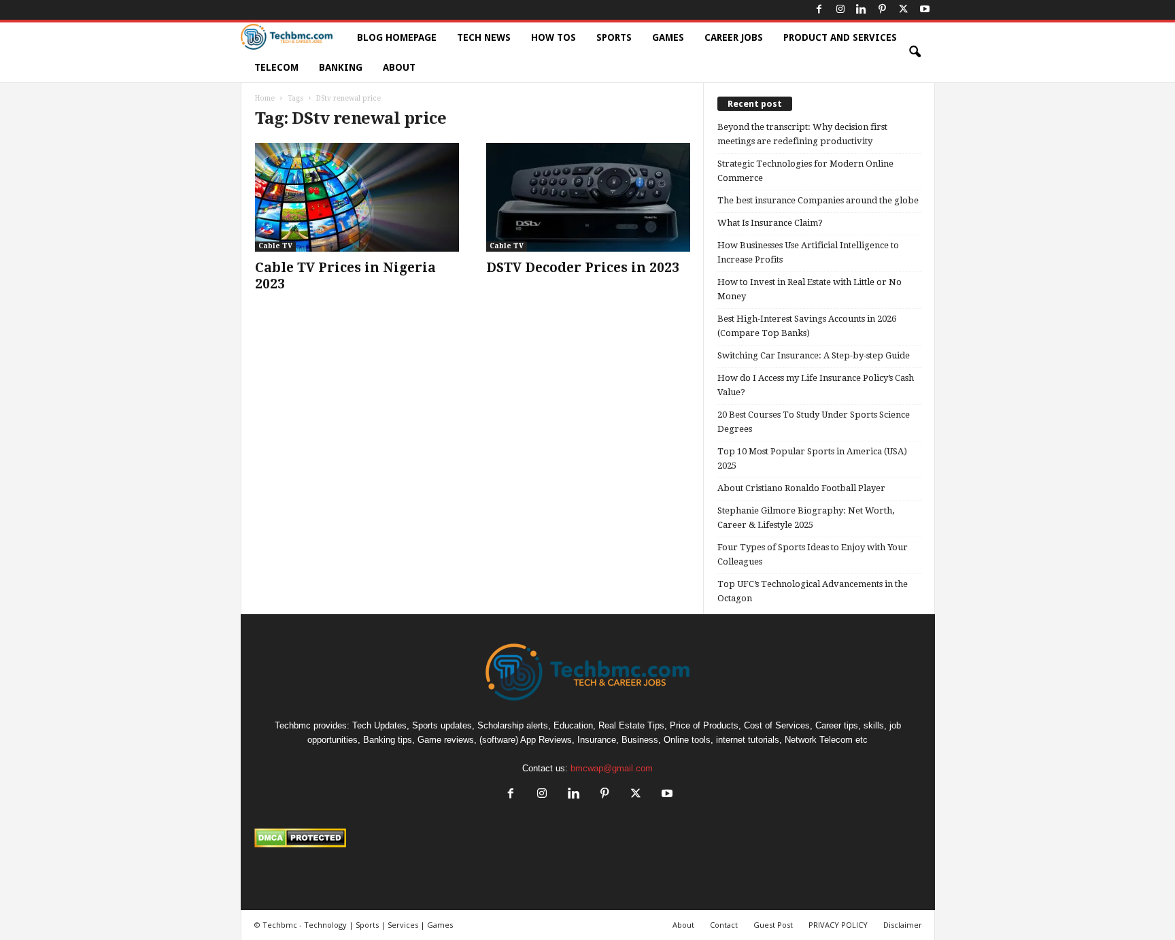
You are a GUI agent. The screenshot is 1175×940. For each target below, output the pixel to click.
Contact (724, 925)
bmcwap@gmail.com (612, 768)
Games (668, 37)
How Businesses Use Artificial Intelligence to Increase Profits (808, 252)
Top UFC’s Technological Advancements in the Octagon (812, 591)
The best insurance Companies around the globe (818, 200)
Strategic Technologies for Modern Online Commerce (805, 170)
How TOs (553, 37)
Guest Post (773, 925)
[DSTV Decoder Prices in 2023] (588, 197)
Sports (614, 37)
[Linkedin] (861, 10)
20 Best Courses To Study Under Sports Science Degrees (813, 421)
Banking (340, 67)
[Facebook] (819, 10)
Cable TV (275, 246)
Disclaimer (902, 925)
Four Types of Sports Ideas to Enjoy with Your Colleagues (812, 554)
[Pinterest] (882, 10)
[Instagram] (840, 10)
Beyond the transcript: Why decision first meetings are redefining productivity (802, 134)
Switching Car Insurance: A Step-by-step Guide (813, 355)
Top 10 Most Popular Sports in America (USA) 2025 (812, 458)
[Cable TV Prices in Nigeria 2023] (357, 197)
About (399, 67)
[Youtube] (925, 10)
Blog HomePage (397, 37)
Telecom (276, 67)
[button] (915, 52)
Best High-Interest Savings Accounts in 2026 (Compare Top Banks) (806, 326)
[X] (904, 10)
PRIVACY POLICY (838, 925)
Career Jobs (733, 37)
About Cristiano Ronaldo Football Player (801, 488)
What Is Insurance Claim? (770, 223)
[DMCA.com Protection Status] (587, 837)
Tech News (484, 37)
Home (265, 98)
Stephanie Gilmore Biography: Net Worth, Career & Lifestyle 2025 (805, 517)
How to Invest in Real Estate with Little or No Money (809, 289)
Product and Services (840, 37)
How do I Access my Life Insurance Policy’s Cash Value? (815, 385)
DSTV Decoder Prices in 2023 (582, 267)
